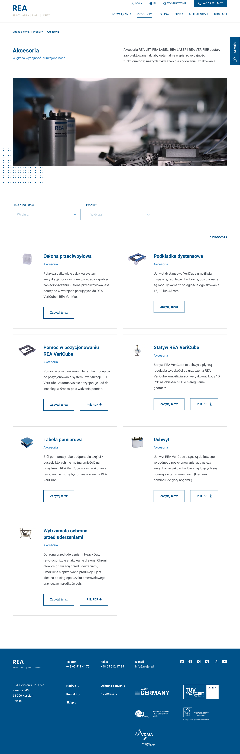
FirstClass (107, 694)
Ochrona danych (112, 686)
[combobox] (46, 214)
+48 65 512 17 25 (112, 666)
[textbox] (41, 215)
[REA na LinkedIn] (182, 661)
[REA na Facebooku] (190, 661)
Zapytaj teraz (59, 312)
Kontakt (71, 694)
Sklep (70, 702)
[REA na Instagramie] (215, 661)
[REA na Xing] (207, 661)
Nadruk (71, 686)
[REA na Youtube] (224, 661)
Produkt (91, 205)
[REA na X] (198, 661)
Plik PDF (92, 405)
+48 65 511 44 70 (78, 666)
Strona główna (21, 31)
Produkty (38, 31)
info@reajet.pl (144, 666)
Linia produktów (23, 205)
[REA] (31, 11)
